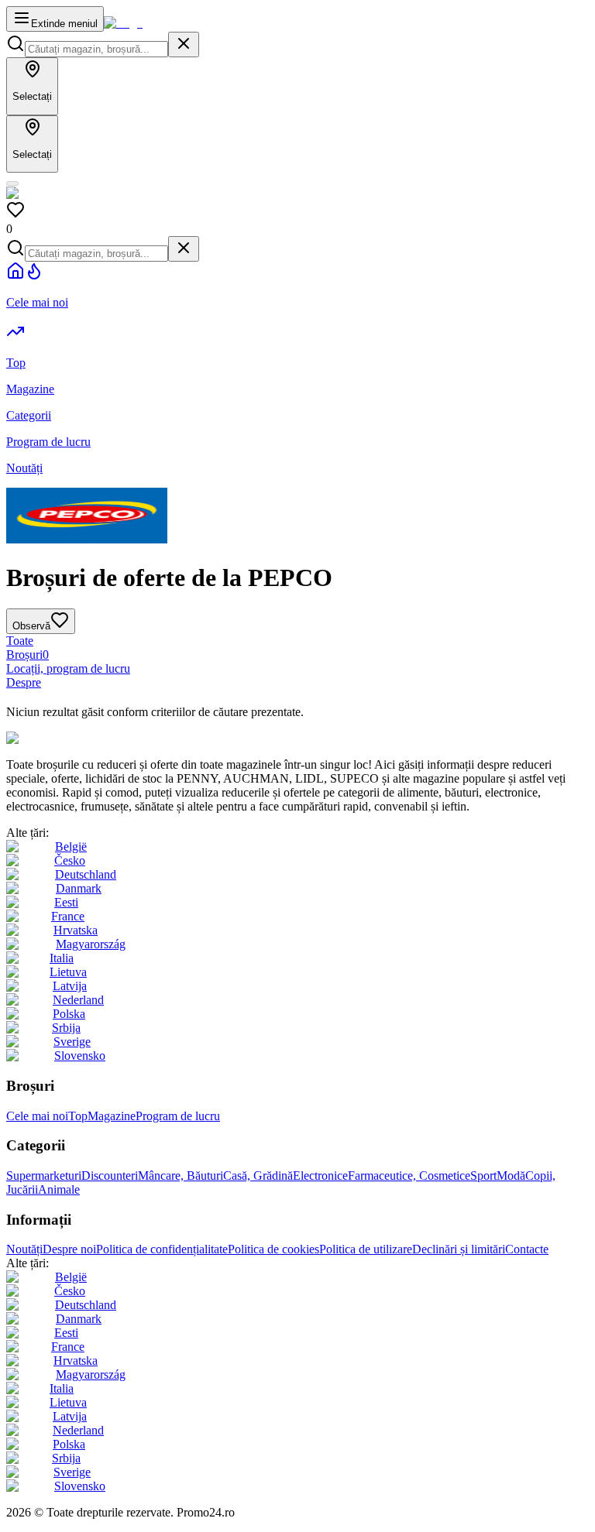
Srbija (66, 1027)
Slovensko (79, 1055)
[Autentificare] (12, 183)
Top (78, 1115)
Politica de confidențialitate (162, 1249)
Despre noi (69, 1249)
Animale (59, 1189)
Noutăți (24, 1249)
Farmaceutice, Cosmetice (409, 1175)
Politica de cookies (273, 1249)
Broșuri (27, 654)
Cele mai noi (37, 1115)
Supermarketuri (43, 1175)
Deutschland (85, 874)
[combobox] (96, 49)
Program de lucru (178, 1115)
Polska (69, 1013)
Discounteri (109, 1175)
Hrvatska (75, 930)
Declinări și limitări (458, 1249)
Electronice (320, 1175)
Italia (62, 958)
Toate (19, 640)
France (67, 916)
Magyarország (91, 944)
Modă (511, 1175)
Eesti (66, 902)
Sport (483, 1175)
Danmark (78, 888)
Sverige (72, 1041)
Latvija (70, 985)
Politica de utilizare (365, 1249)
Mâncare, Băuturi (180, 1175)
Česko (69, 860)
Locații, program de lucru (68, 668)
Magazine (112, 1115)
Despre (23, 682)
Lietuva (68, 971)
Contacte (527, 1249)
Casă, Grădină (258, 1175)
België (71, 846)
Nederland (78, 999)
